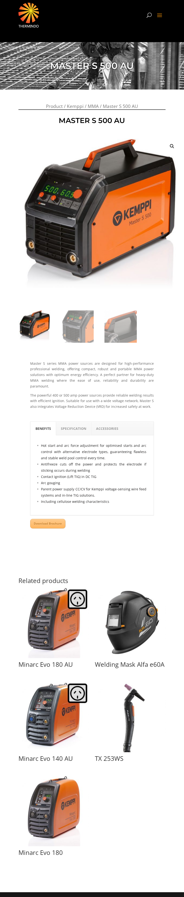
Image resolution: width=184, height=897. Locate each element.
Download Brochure (48, 523)
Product (54, 106)
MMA (93, 106)
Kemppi (75, 106)
